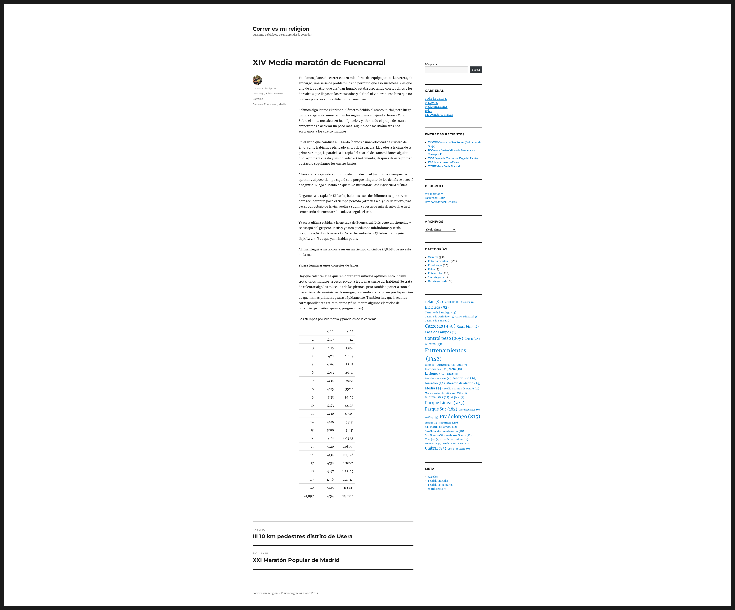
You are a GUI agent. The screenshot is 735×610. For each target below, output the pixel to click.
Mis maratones (434, 194)
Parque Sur (441, 409)
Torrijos (433, 439)
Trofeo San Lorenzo (456, 443)
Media (282, 104)
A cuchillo (451, 302)
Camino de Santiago (440, 312)
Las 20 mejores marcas (439, 114)
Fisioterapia (435, 265)
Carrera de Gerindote (439, 316)
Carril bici (468, 326)
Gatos (462, 365)
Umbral (435, 448)
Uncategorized (437, 281)
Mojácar (457, 397)
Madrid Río (464, 378)
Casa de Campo (440, 332)
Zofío (464, 448)
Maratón (435, 383)
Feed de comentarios (440, 485)
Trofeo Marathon (455, 439)
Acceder (433, 476)
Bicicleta (437, 307)
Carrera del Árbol (467, 316)
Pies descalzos (469, 409)
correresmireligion (264, 88)
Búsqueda (431, 64)
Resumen (448, 422)
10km (434, 301)
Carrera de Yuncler (438, 320)
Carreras (258, 98)
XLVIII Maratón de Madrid (444, 166)
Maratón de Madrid (463, 383)
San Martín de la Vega (441, 426)
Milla (462, 393)
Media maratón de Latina (440, 393)
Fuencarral (270, 104)
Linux (452, 373)
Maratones (431, 102)
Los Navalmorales (438, 378)
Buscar (476, 69)
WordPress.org (437, 489)
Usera (453, 448)
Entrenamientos (438, 261)
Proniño (431, 423)
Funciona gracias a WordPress (299, 593)
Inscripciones (435, 369)
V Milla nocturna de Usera (443, 162)
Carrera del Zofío (435, 198)
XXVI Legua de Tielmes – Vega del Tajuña (453, 158)
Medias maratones (436, 106)
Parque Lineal (444, 402)
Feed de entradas (438, 480)
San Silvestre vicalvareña (444, 431)
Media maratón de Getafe (461, 388)
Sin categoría (436, 277)
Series (465, 435)
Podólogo (431, 417)
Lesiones (435, 373)
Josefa (455, 369)
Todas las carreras (436, 98)
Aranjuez (467, 302)
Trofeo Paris (433, 443)
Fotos (431, 269)
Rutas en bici (435, 273)
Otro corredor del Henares (441, 202)
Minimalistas (437, 397)
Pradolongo (460, 416)
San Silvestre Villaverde (441, 435)
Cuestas (433, 344)
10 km (428, 110)
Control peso (444, 338)
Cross (472, 339)
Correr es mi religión (281, 28)
